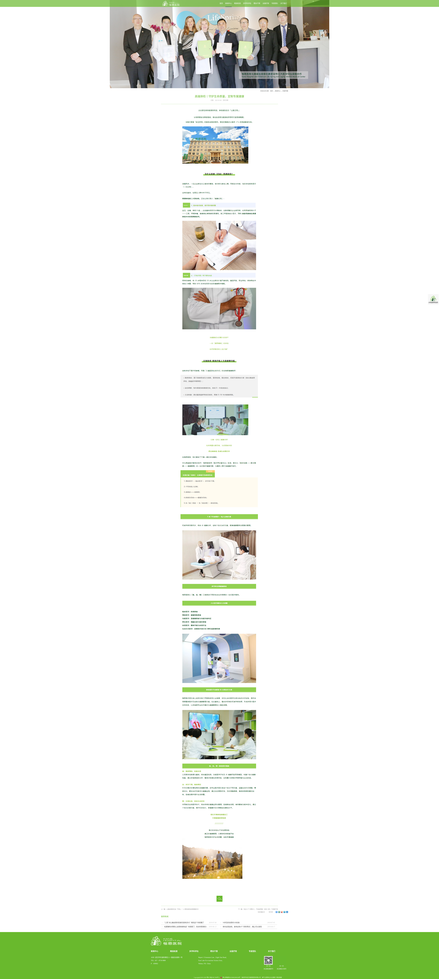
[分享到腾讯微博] (284, 912)
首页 (221, 3)
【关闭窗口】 (261, 912)
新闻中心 (278, 91)
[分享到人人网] (287, 912)
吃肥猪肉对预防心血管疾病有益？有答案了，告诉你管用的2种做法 (186, 927)
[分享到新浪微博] (282, 912)
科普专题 (285, 91)
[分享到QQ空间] (279, 912)
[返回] (219, 899)
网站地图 (279, 977)
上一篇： (179, 909)
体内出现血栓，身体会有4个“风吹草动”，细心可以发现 (242, 927)
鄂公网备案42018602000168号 (231, 977)
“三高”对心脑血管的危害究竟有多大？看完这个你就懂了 (184, 922)
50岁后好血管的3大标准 (231, 922)
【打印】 (271, 912)
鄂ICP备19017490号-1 (213, 977)
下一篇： (258, 909)
